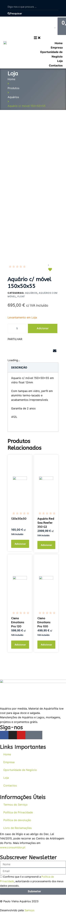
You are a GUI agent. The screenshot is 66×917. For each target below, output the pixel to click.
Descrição (19, 367)
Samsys (29, 910)
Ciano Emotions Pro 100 (43, 622)
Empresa (9, 762)
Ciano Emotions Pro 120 (17, 622)
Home (11, 79)
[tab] (19, 367)
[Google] (29, 735)
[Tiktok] (38, 735)
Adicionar (43, 328)
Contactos (10, 785)
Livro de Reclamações (17, 828)
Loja (6, 777)
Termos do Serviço (15, 804)
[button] (11, 351)
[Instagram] (12, 735)
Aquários (13, 97)
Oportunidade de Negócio (20, 770)
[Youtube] (21, 735)
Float (21, 296)
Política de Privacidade (18, 812)
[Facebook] (4, 735)
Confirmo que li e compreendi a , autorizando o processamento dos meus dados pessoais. (31, 881)
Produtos (13, 88)
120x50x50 (18, 518)
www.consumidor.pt (12, 847)
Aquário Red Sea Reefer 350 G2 (45, 523)
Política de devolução (17, 820)
